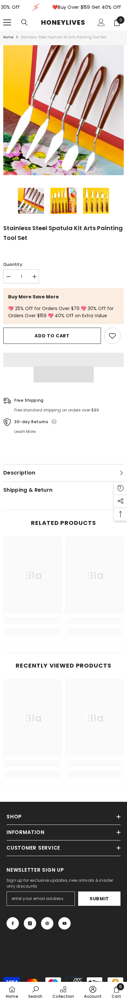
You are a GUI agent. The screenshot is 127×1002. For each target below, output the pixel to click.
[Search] (24, 22)
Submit (99, 898)
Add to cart (52, 335)
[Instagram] (30, 923)
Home (8, 37)
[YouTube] (64, 923)
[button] (64, 374)
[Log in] (101, 22)
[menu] (7, 22)
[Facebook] (13, 923)
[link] (32, 620)
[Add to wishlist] (112, 336)
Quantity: (13, 264)
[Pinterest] (47, 923)
